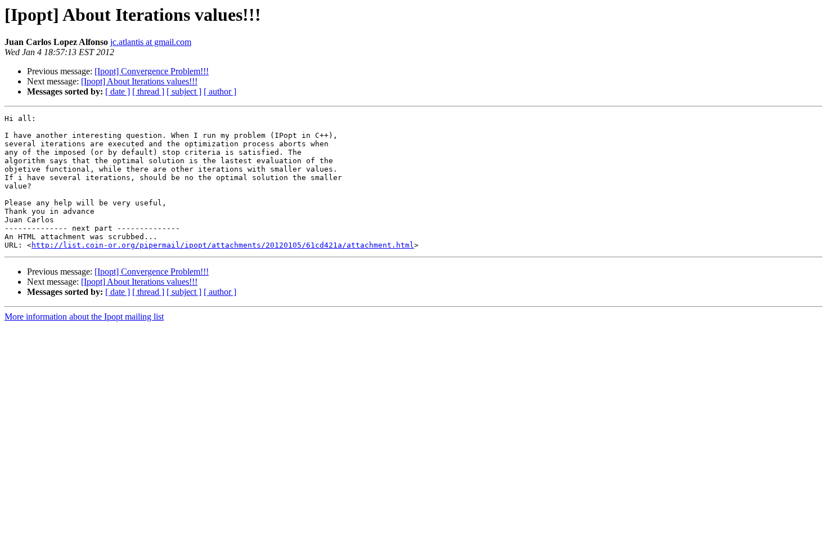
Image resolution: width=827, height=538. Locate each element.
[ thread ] (148, 91)
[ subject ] (184, 91)
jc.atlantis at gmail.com (150, 42)
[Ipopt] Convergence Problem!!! (152, 71)
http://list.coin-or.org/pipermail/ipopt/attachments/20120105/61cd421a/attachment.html (223, 245)
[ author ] (220, 91)
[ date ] (117, 91)
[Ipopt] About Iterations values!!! (139, 81)
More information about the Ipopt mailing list (84, 316)
